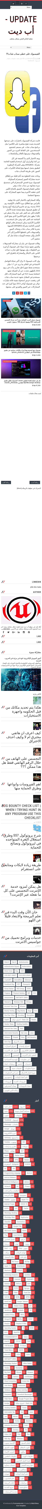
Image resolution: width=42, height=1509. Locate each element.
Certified (27, 1275)
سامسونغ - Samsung (11, 1138)
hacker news (9, 1024)
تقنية (8, 58)
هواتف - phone (9, 1151)
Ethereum (28, 980)
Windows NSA (18, 1002)
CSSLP (19, 1270)
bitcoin (18, 1372)
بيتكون (22, 1452)
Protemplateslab (18, 1503)
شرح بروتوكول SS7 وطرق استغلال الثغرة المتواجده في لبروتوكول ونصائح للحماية (22, 841)
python (17, 1421)
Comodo (17, 1279)
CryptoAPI (7, 980)
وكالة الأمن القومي (11, 1090)
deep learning (22, 1390)
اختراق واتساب (24, 1046)
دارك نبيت (8, 1470)
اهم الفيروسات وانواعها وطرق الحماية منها (24, 786)
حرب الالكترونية (10, 1133)
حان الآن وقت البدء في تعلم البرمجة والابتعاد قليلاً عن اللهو (23, 916)
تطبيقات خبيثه (17, 1068)
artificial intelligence (11, 1182)
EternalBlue (18, 980)
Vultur (28, 1355)
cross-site (25, 1381)
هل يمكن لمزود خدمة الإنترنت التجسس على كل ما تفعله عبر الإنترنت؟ (22, 890)
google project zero (26, 1399)
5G (5, 1169)
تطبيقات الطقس (10, 1456)
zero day (7, 1042)
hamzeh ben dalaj (10, 1028)
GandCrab (7, 1301)
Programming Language (12, 1173)
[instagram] (21, 3)
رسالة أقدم (6, 482)
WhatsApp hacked (10, 1363)
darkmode (21, 1386)
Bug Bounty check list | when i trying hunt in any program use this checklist (21, 812)
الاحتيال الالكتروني (27, 1051)
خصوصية (23, 1195)
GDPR (6, 1208)
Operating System (10, 1328)
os (17, 1186)
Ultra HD (7, 1355)
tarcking (16, 1430)
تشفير (6, 1068)
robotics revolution (11, 1425)
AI (5, 1262)
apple (6, 1155)
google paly (17, 1226)
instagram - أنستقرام (11, 1164)
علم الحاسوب (9, 1478)
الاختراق (7, 1055)
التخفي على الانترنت (29, 1055)
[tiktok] (17, 2)
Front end (27, 1293)
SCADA (27, 1164)
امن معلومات (25, 1059)
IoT (30, 1306)
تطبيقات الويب (28, 1456)
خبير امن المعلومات (11, 1073)
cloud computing (10, 1381)
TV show (23, 1346)
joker (31, 1412)
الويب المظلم (24, 1447)
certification (29, 1377)
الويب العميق (9, 1447)
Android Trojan (9, 1204)
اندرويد (22, 1107)
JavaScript (8, 1310)
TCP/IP (18, 1341)
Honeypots (26, 984)
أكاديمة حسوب (9, 1443)
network (7, 1186)
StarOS (6, 1341)
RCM (31, 1328)
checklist (7, 1222)
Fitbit (15, 1293)
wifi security (31, 1037)
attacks (22, 1006)
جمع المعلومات (30, 1068)
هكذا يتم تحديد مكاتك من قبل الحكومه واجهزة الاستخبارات (23, 711)
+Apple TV (25, 1200)
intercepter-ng (9, 1412)
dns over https (9, 1015)
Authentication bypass (11, 967)
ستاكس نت (22, 1470)
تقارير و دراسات (10, 1146)
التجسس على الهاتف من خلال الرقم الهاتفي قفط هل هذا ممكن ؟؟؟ (21, 762)
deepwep (7, 1394)
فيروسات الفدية (19, 1082)
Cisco (6, 1279)
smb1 (26, 1425)
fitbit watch (8, 1399)
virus (22, 1037)
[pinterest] (29, 632)
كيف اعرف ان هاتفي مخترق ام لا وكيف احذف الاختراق (23, 737)
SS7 (22, 1151)
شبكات (6, 1253)
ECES (16, 1288)
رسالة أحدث (35, 482)
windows (20, 1439)
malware (7, 1037)
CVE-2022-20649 (25, 975)
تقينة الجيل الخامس (23, 1461)
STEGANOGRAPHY (10, 1337)
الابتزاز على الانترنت (11, 1051)
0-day (14, 962)
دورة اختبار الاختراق (28, 1073)
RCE (34, 993)
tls (26, 1430)
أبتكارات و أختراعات (11, 1191)
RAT (28, 993)
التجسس (16, 1055)
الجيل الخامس (9, 1239)
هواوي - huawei (9, 1200)
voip (18, 1434)
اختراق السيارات (10, 1046)
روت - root (8, 1248)
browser (30, 1372)
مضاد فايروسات (25, 1086)
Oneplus (7, 1324)
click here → (5, 629)
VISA (18, 1355)
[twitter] (13, 3)
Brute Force (8, 971)
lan (5, 1417)
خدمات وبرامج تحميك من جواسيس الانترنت (23, 940)
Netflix (19, 1319)
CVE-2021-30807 (10, 975)
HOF (18, 984)
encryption (30, 1015)
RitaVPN (16, 1332)
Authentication (23, 962)
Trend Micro (8, 1350)
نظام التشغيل (9, 1257)
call (5, 1377)
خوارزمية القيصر (27, 1465)
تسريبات (28, 1064)
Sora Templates (21, 1506)
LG (30, 1310)
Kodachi (20, 1310)
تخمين (20, 1064)
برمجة (6, 1244)
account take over (10, 1006)
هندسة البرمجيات (10, 1492)
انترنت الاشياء (9, 1452)
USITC (21, 1350)
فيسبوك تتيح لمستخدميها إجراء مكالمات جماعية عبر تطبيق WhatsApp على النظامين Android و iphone (22, 351)
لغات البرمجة (9, 1483)
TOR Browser (8, 1346)
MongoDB (7, 1319)
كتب (22, 1478)
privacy (27, 1186)
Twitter (26, 1208)
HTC (5, 1306)
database (7, 1390)
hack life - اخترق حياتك (20, 1020)
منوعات (25, 1146)
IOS (14, 1169)
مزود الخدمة (8, 1487)
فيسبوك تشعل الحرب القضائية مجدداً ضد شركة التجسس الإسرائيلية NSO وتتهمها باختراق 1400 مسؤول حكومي (22, 321)
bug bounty (21, 1011)
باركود (23, 1239)
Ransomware (8, 997)
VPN (16, 1160)
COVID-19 (24, 1204)
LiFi (16, 1208)
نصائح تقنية (23, 1487)
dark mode (8, 1386)
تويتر (16, 1244)
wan (28, 1434)
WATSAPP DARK (22, 997)
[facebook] (26, 3)
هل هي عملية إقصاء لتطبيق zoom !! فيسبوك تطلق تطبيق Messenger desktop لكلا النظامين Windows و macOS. (22, 382)
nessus (26, 1417)
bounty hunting (9, 1011)
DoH (28, 1284)
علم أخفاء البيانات (21, 1077)
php (5, 1235)
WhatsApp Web (9, 1217)
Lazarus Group (9, 1315)
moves (15, 1417)
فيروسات (7, 1082)
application (24, 1217)
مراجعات (23, 1483)
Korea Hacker (9, 989)
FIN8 (6, 1293)
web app (7, 1439)
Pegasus (7, 993)
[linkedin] (18, 632)
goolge (6, 1403)
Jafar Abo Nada (35, 587)
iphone (26, 1182)
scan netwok (18, 1235)
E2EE (6, 1288)
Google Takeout (22, 1301)
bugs (29, 1011)
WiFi (23, 1142)
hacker (33, 1020)
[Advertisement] (21, 454)
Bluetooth (7, 1270)
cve (35, 1011)
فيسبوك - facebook (34, 61)
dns (5, 1226)
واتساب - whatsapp (11, 1124)
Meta (22, 1315)
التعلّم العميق (25, 1443)
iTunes (24, 1408)
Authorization (26, 967)
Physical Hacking (19, 993)
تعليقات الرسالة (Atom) (24, 488)
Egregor (27, 1288)
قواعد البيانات (21, 1253)
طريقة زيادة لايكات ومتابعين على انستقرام (21, 867)
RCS (5, 1332)
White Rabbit (27, 1363)
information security (11, 1033)
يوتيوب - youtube (10, 1142)
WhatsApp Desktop (10, 1213)
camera (15, 1377)
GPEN (28, 1297)
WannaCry (7, 1002)
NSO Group (20, 989)
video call (7, 1434)
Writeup (28, 1002)
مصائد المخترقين (10, 1086)
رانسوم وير (8, 1077)
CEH (22, 971)
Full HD (6, 1297)
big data (7, 1372)
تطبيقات (13, 58)
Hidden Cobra (18, 1306)
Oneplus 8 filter (21, 1324)
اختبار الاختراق (19, 1042)
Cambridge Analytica (11, 1275)
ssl (5, 1430)
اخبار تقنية (20, 58)
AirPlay (27, 1262)
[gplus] (13, 632)
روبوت (27, 1244)
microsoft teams (10, 1231)
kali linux (24, 1033)
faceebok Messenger (24, 1394)
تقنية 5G (7, 1461)
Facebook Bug (9, 984)
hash (21, 1028)
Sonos (26, 1337)
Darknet (7, 1284)
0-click (6, 962)
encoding (21, 1015)
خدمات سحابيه (9, 1465)
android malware (10, 1177)
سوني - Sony (23, 1248)
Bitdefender (21, 1266)
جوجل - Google (9, 1129)
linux (32, 1033)
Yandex (6, 1368)
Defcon (18, 1284)
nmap (6, 1421)
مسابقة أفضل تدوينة (22, 1111)
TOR (28, 1341)
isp (22, 1412)
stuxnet (15, 1037)
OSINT (29, 989)
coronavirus (21, 1222)
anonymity (19, 1368)
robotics (29, 1421)
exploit (6, 1020)
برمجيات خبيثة (9, 1064)
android (29, 1173)
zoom (6, 1160)
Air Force (15, 1262)
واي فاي (23, 1257)
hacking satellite (22, 1024)
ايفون (6, 1116)
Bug (16, 971)
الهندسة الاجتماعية (10, 1059)
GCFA (17, 1297)
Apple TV (7, 1266)
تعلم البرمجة (8, 1195)
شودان (6, 1474)
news (24, 1231)
